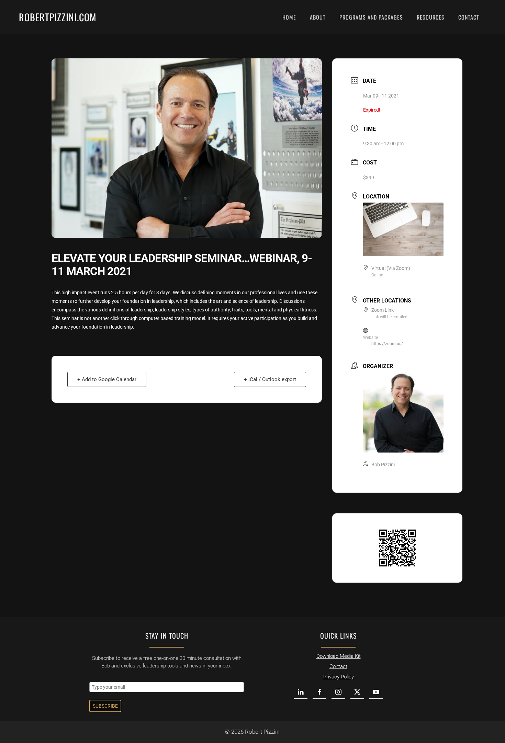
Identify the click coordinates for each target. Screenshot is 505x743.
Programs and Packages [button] (371, 17)
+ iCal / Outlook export (270, 379)
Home (289, 17)
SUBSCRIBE (105, 706)
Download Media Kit (338, 656)
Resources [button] (431, 17)
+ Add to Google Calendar (106, 379)
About (318, 17)
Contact (468, 17)
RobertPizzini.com (57, 17)
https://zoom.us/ (387, 343)
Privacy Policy (338, 677)
